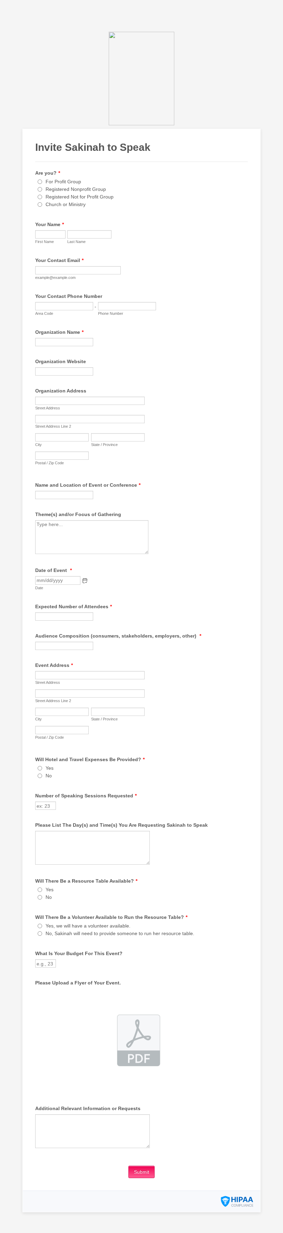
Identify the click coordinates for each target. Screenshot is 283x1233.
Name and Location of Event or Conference (87, 485)
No (49, 775)
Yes (49, 768)
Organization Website (60, 361)
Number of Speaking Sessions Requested (86, 795)
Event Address (54, 665)
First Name (44, 242)
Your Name (49, 224)
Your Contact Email (59, 260)
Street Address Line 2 (53, 426)
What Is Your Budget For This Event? (79, 953)
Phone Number (110, 313)
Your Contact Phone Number (68, 296)
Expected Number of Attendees (73, 606)
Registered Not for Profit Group (80, 197)
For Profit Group (63, 181)
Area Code (44, 313)
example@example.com (55, 277)
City (38, 445)
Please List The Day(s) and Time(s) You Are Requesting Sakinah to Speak (121, 825)
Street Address (47, 408)
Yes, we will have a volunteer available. (88, 926)
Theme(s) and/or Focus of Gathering (78, 514)
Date (39, 588)
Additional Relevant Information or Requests (87, 1108)
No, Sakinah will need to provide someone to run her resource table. (120, 933)
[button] (85, 580)
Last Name (76, 242)
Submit (141, 1172)
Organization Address (60, 391)
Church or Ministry (66, 204)
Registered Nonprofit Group (76, 189)
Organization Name (59, 332)
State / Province (104, 445)
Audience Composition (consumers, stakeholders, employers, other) (118, 636)
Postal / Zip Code (49, 463)
